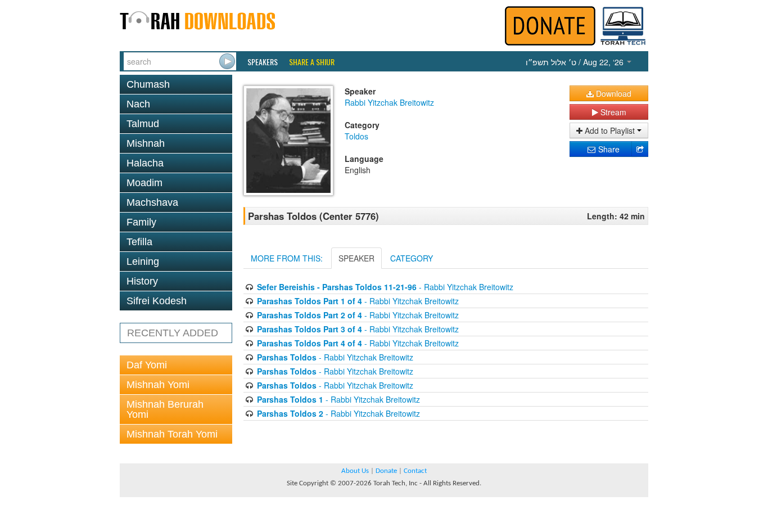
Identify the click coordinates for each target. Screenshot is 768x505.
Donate (386, 471)
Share (608, 149)
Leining (143, 261)
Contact (415, 471)
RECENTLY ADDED (172, 333)
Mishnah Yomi (158, 384)
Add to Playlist (609, 130)
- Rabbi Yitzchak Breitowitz (385, 286)
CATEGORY (411, 258)
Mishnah (146, 143)
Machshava (152, 202)
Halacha (145, 163)
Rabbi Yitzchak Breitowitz (389, 102)
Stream (612, 112)
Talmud (143, 123)
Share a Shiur (312, 61)
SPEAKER (356, 258)
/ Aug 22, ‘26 (576, 61)
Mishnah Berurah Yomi (165, 409)
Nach (138, 104)
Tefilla (139, 241)
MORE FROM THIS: (287, 258)
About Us (355, 471)
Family (141, 222)
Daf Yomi (147, 365)
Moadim (144, 182)
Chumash (148, 84)
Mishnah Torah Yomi (172, 434)
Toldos (356, 136)
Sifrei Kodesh (157, 300)
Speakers (262, 61)
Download (612, 93)
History (142, 281)
